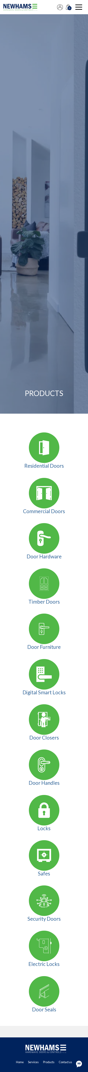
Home (20, 1062)
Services (33, 1062)
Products (48, 1062)
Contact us (65, 1062)
